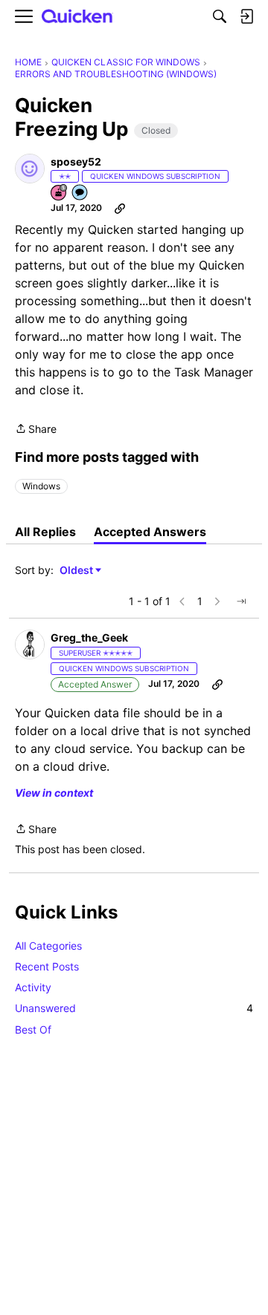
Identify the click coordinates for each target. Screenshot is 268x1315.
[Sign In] (246, 16)
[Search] (219, 16)
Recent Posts (47, 966)
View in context (54, 792)
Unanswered (134, 1008)
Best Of (33, 1029)
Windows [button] (41, 486)
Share (36, 429)
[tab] (45, 531)
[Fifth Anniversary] (59, 193)
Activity (33, 987)
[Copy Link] (120, 208)
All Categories (48, 945)
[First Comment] (80, 193)
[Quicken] (77, 16)
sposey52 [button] (76, 161)
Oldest (77, 571)
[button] (30, 168)
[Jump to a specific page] (241, 601)
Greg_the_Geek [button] (89, 637)
